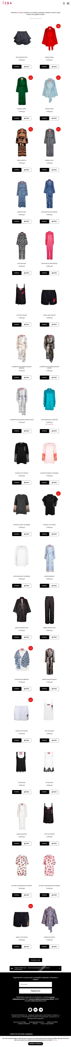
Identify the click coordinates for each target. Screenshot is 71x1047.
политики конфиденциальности (37, 533)
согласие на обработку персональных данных (33, 535)
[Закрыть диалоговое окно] (68, 3)
